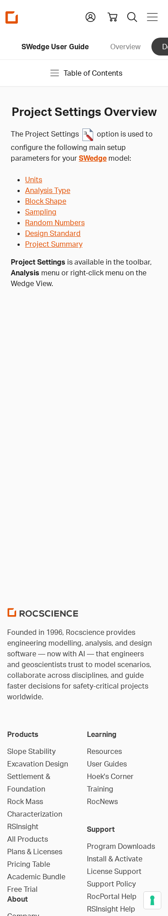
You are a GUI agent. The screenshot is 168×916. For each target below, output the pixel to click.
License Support (114, 871)
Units (33, 179)
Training (100, 788)
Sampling (40, 211)
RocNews (102, 801)
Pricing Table (28, 864)
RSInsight (23, 826)
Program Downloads (121, 846)
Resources (104, 751)
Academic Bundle (36, 876)
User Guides (107, 763)
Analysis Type (47, 190)
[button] (90, 16)
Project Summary (53, 244)
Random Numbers (55, 222)
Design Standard (53, 233)
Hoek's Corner (110, 776)
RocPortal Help (112, 896)
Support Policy (111, 883)
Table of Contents (93, 72)
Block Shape (45, 201)
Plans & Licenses (34, 851)
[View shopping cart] (112, 17)
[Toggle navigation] (152, 17)
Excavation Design (37, 763)
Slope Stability (31, 751)
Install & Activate (114, 858)
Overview (125, 46)
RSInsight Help (111, 908)
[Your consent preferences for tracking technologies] (152, 900)
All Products (27, 839)
